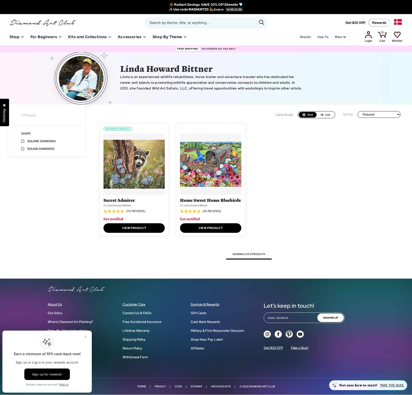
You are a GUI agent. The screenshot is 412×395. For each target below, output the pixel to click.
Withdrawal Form (135, 357)
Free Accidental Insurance (142, 322)
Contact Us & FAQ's (137, 313)
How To (323, 37)
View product (134, 228)
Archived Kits (221, 386)
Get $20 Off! (355, 23)
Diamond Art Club (262, 386)
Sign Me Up (330, 317)
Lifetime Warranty (136, 330)
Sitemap (196, 386)
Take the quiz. (392, 385)
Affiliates (197, 348)
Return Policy (132, 348)
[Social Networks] (267, 334)
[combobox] (206, 22)
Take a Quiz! (299, 348)
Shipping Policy (134, 339)
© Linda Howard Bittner (117, 205)
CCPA (178, 386)
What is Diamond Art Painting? (70, 322)
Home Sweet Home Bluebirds (210, 200)
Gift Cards (198, 313)
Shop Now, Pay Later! (207, 339)
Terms (141, 386)
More (338, 37)
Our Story (55, 313)
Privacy (160, 386)
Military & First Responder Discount (217, 330)
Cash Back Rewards (205, 322)
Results (305, 37)
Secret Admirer (119, 200)
